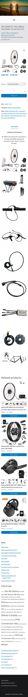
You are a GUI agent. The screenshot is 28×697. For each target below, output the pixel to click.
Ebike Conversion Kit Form (9, 550)
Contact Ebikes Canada (8, 581)
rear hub (17, 638)
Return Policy (5, 570)
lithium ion (10, 629)
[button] (24, 50)
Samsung (15, 641)
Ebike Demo (4, 547)
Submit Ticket (6, 578)
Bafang (4, 602)
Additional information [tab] (14, 132)
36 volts (2, 591)
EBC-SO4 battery (8, 609)
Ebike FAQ (4, 558)
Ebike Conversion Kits (7, 35)
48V (2, 595)
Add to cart (14, 95)
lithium (15, 627)
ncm (13, 635)
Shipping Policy (5, 564)
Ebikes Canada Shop (12, 33)
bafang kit (11, 602)
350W (22, 595)
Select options (14, 416)
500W (3, 597)
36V (6, 591)
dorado (21, 606)
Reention (10, 641)
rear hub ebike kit (9, 118)
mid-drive (9, 632)
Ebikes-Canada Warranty (8, 576)
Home (3, 33)
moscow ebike (8, 635)
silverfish (19, 641)
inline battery (22, 624)
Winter (4, 644)
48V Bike (17, 594)
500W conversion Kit (11, 597)
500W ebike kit (15, 599)
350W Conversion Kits (11, 111)
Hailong (13, 620)
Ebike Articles (5, 561)
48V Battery (8, 594)
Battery (3, 84)
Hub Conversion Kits (16, 116)
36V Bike (21, 591)
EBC (2, 609)
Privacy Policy (5, 573)
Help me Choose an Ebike (8, 556)
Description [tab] (14, 126)
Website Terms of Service (8, 683)
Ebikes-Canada (9, 615)
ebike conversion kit (10, 113)
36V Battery (13, 591)
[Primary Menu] (14, 20)
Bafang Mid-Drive (19, 602)
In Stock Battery (6, 627)
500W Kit (21, 599)
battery (5, 605)
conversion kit (14, 606)
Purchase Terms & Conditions (10, 567)
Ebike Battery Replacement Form (11, 553)
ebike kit (6, 116)
